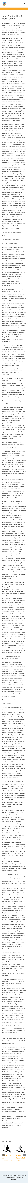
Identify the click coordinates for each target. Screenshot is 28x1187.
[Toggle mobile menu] (25, 3)
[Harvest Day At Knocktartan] (7, 1148)
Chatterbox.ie (14, 1179)
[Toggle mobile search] (21, 3)
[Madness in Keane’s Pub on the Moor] (21, 1148)
